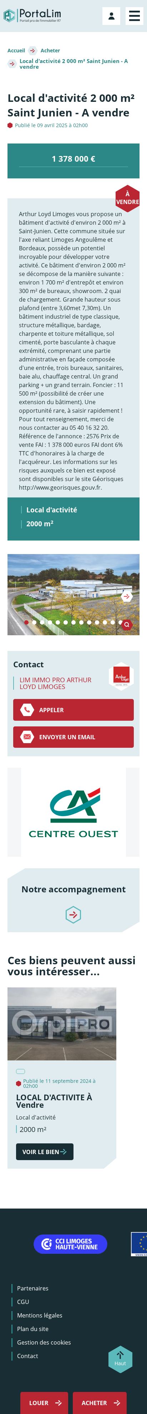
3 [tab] (42, 622)
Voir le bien (40, 1152)
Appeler (51, 710)
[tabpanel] (73, 594)
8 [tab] (81, 622)
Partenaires (33, 1288)
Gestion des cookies (44, 1342)
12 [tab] (112, 622)
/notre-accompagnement (73, 909)
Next (127, 596)
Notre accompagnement (73, 889)
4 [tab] (50, 622)
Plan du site (33, 1329)
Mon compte (112, 14)
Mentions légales (39, 1315)
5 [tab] (57, 622)
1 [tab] (26, 622)
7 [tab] (73, 622)
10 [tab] (97, 622)
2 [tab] (34, 622)
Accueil (16, 50)
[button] (73, 594)
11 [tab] (104, 622)
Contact (27, 1356)
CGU (23, 1302)
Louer (39, 1403)
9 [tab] (89, 622)
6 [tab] (65, 622)
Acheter (50, 50)
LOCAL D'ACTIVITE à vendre (54, 1101)
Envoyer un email (67, 737)
